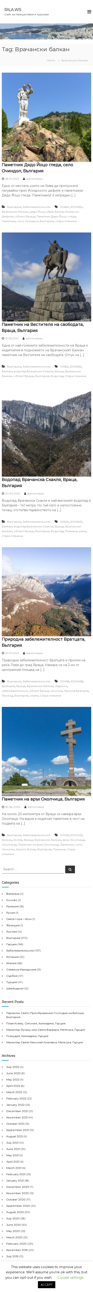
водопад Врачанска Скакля (33, 371)
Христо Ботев (26, 849)
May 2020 (13, 1231)
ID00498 (77, 681)
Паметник (9, 221)
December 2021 (17, 1111)
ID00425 (76, 835)
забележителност (15, 690)
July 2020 (13, 1218)
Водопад (57, 376)
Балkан (7, 526)
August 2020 (15, 1212)
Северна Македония (21, 969)
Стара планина (66, 221)
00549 (64, 521)
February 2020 (16, 1243)
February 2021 (16, 1174)
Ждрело (61, 686)
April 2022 (13, 1085)
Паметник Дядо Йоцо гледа (56, 216)
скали (34, 695)
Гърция (11, 944)
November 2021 (17, 1117)
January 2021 (15, 1180)
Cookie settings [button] (70, 1277)
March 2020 (14, 1237)
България (14, 207)
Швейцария (14, 988)
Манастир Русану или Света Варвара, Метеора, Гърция (45, 1029)
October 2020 (16, 1199)
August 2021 (14, 1136)
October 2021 (15, 1123)
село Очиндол (27, 221)
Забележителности (36, 207)
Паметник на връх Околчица (38, 844)
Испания (12, 957)
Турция (11, 982)
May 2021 (12, 1155)
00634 (64, 207)
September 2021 (17, 1130)
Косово (11, 900)
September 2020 (18, 1205)
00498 (64, 681)
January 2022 (15, 1104)
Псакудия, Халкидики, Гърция (27, 1036)
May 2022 (12, 1079)
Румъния (12, 906)
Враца (59, 371)
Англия (11, 931)
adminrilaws (34, 178)
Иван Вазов (55, 211)
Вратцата (8, 686)
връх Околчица (74, 839)
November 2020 (17, 1193)
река (82, 531)
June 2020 (13, 1224)
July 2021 (12, 1142)
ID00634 (77, 207)
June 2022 (13, 1073)
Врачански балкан (15, 211)
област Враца (25, 216)
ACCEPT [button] (47, 1284)
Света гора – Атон (19, 919)
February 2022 (16, 1098)
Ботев (18, 839)
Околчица (9, 844)
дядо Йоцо (38, 211)
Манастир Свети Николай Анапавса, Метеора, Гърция (44, 1042)
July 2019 (12, 1256)
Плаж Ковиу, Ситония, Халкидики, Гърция (35, 1023)
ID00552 (75, 366)
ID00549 (76, 521)
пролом (56, 690)
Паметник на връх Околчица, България (43, 799)
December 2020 (17, 1187)
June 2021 (13, 1149)
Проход (7, 695)
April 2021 (12, 1161)
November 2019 (17, 1250)
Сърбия (12, 975)
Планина (71, 531)
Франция (13, 925)
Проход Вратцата (76, 690)
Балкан (7, 371)
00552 (64, 366)
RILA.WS (13, 9)
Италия (11, 963)
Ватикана (12, 893)
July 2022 (12, 1067)
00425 (64, 835)
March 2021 (13, 1168)
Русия (10, 912)
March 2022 (14, 1092)
